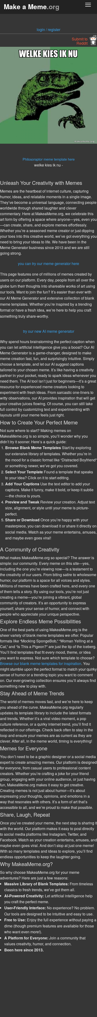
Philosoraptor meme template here (49, 159)
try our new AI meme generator (48, 331)
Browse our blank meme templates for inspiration (40, 663)
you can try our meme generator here (48, 263)
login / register (48, 29)
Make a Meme (31, 6)
